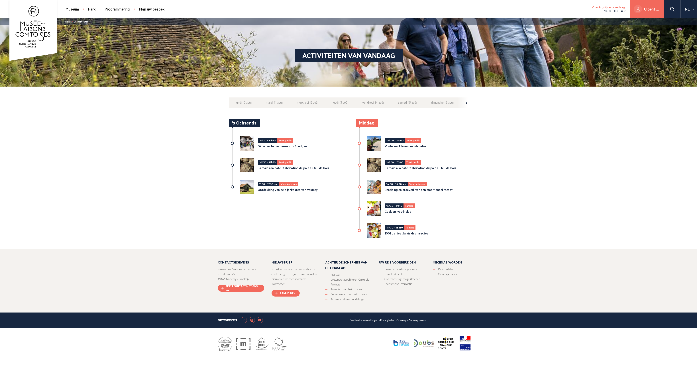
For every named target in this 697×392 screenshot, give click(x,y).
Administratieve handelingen (348, 299)
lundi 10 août (244, 102)
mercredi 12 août (308, 102)
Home (68, 21)
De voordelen (446, 269)
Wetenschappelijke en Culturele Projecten (350, 282)
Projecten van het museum (347, 289)
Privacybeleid (387, 320)
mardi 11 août (274, 102)
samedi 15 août (407, 102)
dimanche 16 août (442, 102)
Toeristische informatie (398, 284)
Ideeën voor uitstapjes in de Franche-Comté (400, 272)
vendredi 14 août (373, 102)
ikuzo (422, 320)
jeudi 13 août (340, 102)
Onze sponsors (447, 274)
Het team (336, 274)
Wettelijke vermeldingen (364, 320)
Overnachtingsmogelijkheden (402, 279)
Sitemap (401, 320)
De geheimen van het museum (350, 294)
